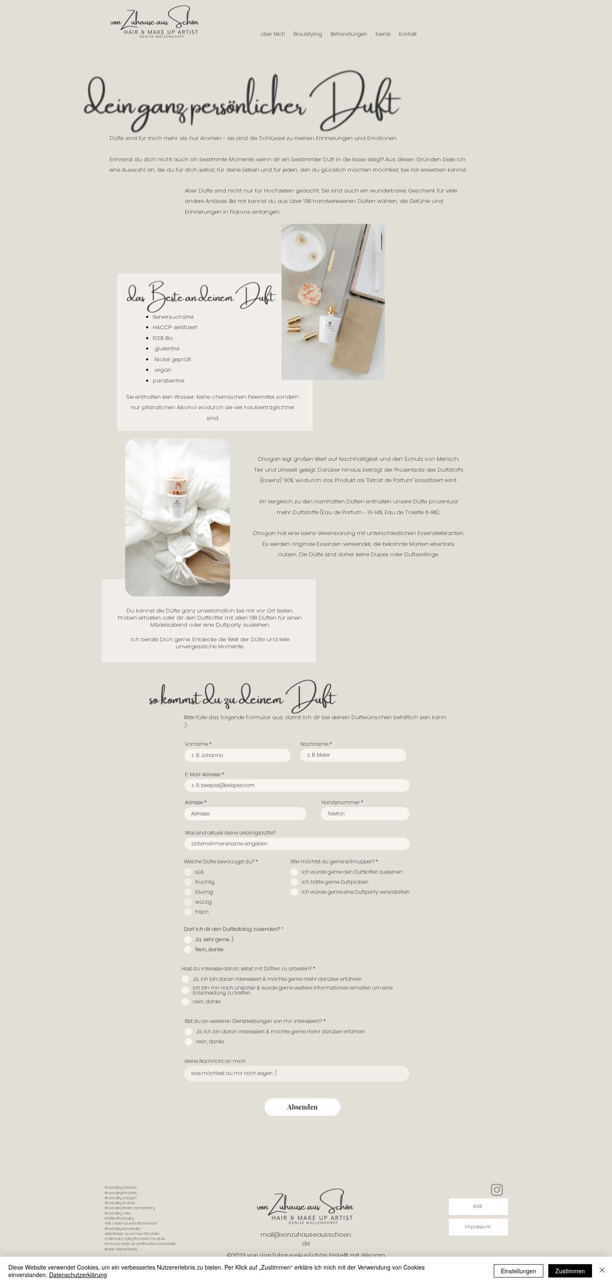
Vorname (196, 744)
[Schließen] (602, 1270)
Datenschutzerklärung (78, 1274)
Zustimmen (570, 1271)
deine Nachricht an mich (215, 1061)
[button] (348, 34)
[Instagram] (497, 1190)
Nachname (314, 744)
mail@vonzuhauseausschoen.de (306, 1239)
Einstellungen (518, 1271)
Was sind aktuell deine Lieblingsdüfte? (230, 832)
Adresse (194, 802)
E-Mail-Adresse (203, 774)
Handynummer (340, 802)
